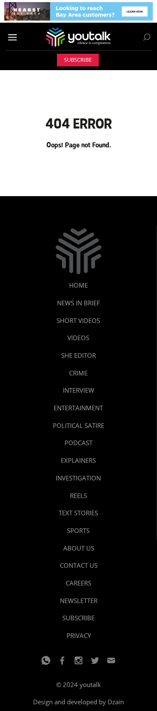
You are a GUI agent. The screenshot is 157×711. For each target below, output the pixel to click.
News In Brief (78, 303)
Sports (78, 530)
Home (78, 285)
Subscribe (78, 59)
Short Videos (78, 320)
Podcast (78, 442)
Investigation (78, 478)
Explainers (78, 460)
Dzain (116, 702)
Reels (78, 495)
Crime (78, 373)
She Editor (78, 355)
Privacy (79, 635)
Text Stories (78, 513)
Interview (78, 390)
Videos (78, 337)
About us (78, 548)
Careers (78, 583)
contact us (79, 565)
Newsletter (79, 600)
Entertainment (78, 408)
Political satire (78, 425)
